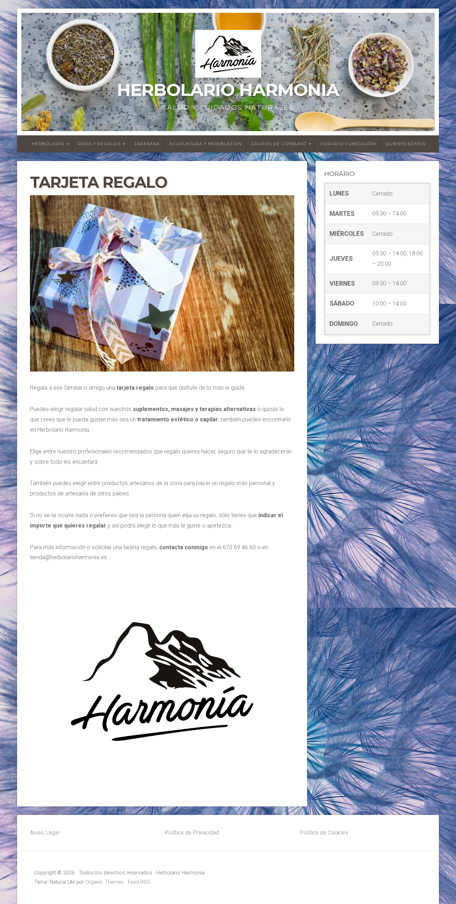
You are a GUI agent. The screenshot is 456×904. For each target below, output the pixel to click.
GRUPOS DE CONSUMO (278, 143)
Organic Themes (105, 882)
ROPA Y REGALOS (99, 143)
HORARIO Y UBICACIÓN (348, 143)
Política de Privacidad (192, 832)
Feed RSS (139, 882)
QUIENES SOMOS (405, 143)
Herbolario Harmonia (228, 89)
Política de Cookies (324, 832)
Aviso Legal (44, 832)
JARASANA (147, 143)
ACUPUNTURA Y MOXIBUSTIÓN (205, 143)
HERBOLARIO (48, 143)
